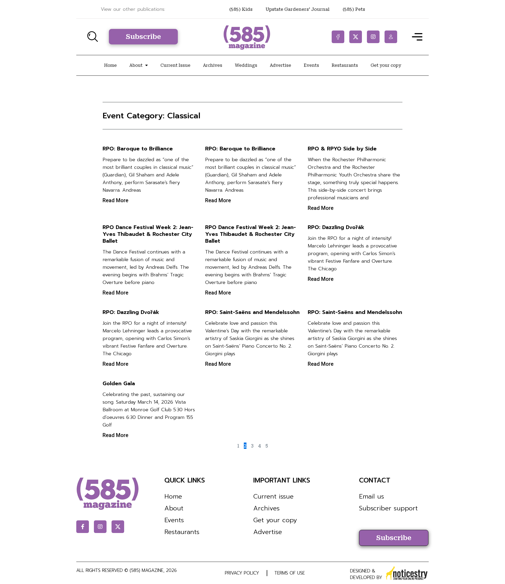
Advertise (280, 65)
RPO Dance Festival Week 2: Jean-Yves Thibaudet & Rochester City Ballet (148, 234)
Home (110, 65)
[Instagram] (373, 37)
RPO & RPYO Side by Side (342, 149)
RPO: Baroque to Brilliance (138, 149)
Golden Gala (119, 383)
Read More (115, 200)
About (136, 65)
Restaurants (345, 65)
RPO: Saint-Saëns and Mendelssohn (252, 312)
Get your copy (386, 65)
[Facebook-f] (338, 37)
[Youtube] (391, 37)
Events (311, 65)
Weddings (246, 65)
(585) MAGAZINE (146, 570)
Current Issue (175, 65)
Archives (212, 65)
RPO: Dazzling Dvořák (336, 227)
